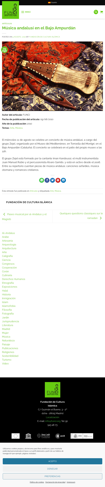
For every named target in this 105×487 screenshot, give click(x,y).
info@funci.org (53, 421)
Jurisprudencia (10, 321)
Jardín (5, 317)
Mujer (5, 332)
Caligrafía (7, 256)
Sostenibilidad (10, 355)
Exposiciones (9, 286)
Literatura (7, 325)
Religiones (8, 352)
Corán (5, 271)
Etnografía (8, 282)
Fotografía (8, 313)
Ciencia (6, 260)
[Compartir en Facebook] (47, 180)
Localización (52, 417)
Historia (6, 294)
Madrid (6, 329)
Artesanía (7, 240)
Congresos (8, 263)
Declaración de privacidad (55, 482)
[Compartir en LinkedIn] (63, 180)
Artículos (7, 24)
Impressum (71, 482)
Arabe (5, 236)
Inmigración (9, 298)
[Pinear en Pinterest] (58, 180)
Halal (5, 290)
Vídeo (5, 363)
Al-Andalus (8, 233)
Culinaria (7, 275)
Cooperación (9, 267)
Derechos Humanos (13, 279)
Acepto (52, 461)
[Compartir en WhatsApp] (41, 180)
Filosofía (7, 309)
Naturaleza (8, 340)
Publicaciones (10, 348)
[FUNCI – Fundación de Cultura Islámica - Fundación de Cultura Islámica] (10, 10)
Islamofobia (8, 306)
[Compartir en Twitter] (52, 180)
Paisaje (6, 344)
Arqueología (9, 244)
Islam (5, 302)
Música (19, 128)
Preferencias (52, 476)
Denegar (52, 469)
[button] (26, 12)
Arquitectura (9, 248)
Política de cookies (37, 482)
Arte (12, 128)
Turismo (6, 359)
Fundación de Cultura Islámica (44, 37)
